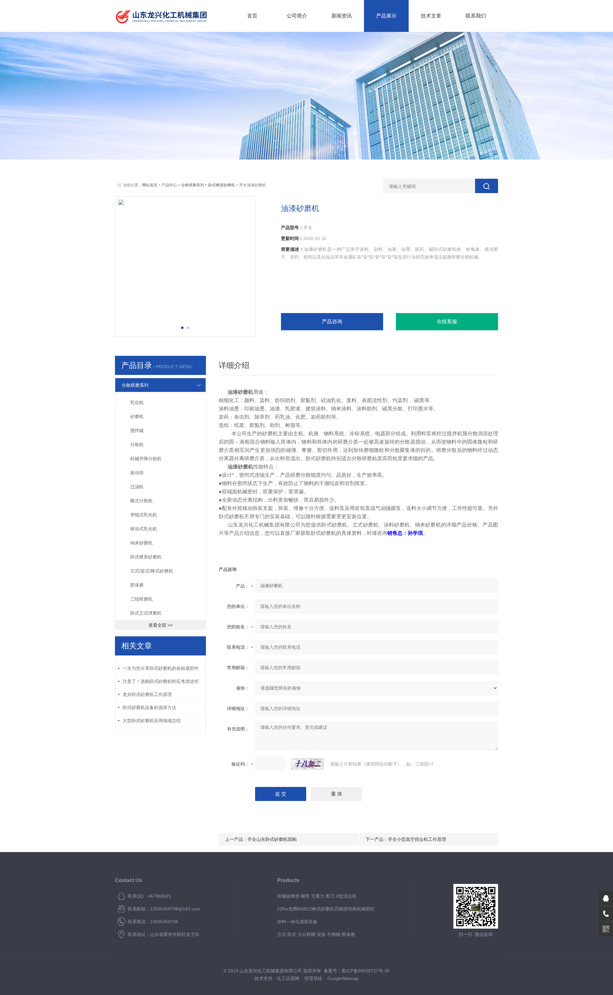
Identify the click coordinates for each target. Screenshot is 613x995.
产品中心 (169, 185)
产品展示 (386, 16)
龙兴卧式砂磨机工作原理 (147, 694)
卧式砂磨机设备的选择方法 (149, 707)
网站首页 (149, 185)
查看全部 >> (160, 625)
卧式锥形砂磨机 (221, 185)
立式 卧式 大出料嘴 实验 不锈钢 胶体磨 (316, 934)
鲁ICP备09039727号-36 (366, 970)
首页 (252, 16)
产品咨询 (332, 321)
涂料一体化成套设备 (297, 921)
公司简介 (297, 16)
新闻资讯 (341, 16)
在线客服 (447, 321)
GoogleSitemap (343, 978)
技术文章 (431, 16)
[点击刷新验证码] (308, 764)
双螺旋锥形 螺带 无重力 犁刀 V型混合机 (317, 896)
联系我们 (475, 16)
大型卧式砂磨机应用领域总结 (152, 720)
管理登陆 (313, 978)
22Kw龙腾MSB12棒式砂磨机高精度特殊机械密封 (326, 908)
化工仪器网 (288, 978)
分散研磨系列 (192, 185)
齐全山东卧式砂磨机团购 (272, 839)
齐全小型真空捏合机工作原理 (417, 839)
